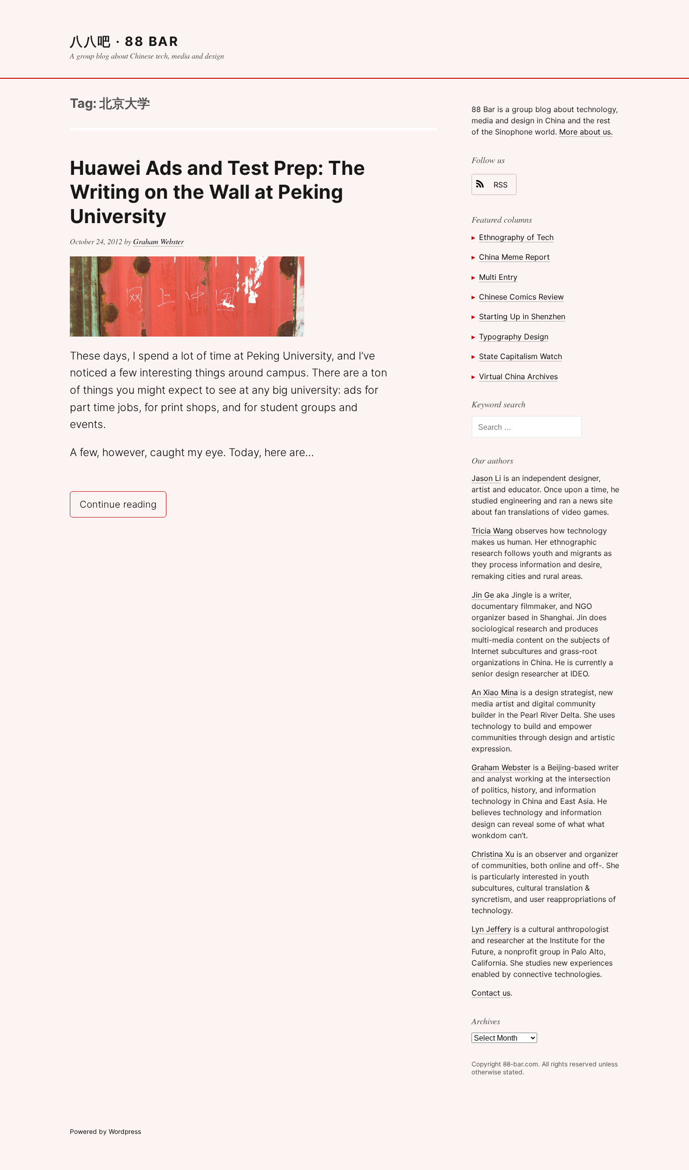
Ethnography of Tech (516, 237)
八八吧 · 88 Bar (124, 41)
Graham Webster (158, 241)
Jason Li (486, 478)
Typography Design (513, 336)
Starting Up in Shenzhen (522, 316)
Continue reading (123, 503)
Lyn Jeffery (491, 929)
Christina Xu (493, 854)
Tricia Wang (492, 530)
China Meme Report (514, 257)
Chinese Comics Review (521, 296)
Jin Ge (483, 595)
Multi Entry (498, 277)
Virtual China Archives (518, 376)
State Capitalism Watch (520, 356)
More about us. (586, 131)
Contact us (491, 993)
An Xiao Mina (495, 692)
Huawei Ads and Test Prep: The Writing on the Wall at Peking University (217, 192)
